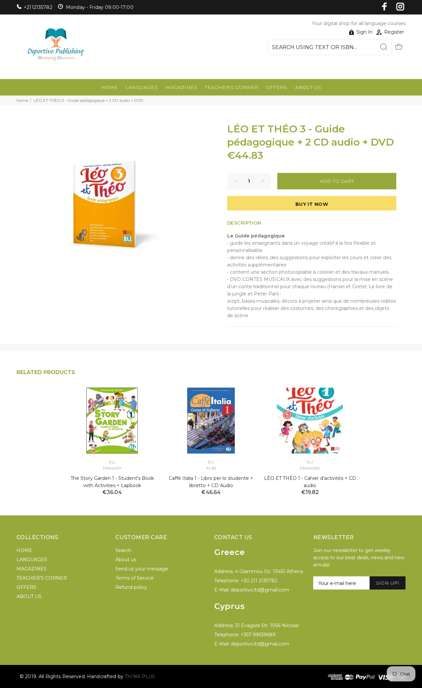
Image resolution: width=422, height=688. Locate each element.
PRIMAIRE (310, 468)
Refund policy (131, 587)
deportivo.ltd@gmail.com (260, 590)
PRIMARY (112, 468)
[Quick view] (147, 398)
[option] (112, 433)
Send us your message (141, 569)
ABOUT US (308, 87)
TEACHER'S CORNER (231, 87)
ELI (112, 461)
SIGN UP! (387, 583)
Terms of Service (134, 578)
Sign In (364, 32)
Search (123, 550)
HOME (109, 87)
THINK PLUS (140, 676)
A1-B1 (211, 468)
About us (125, 560)
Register (394, 32)
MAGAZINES (181, 87)
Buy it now (311, 204)
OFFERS (276, 87)
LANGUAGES (141, 87)
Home (22, 100)
